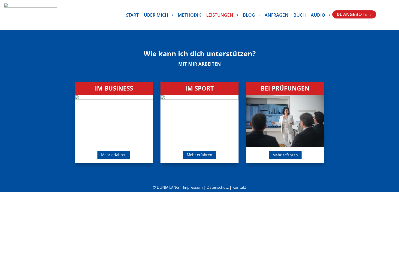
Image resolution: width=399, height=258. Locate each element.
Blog (249, 15)
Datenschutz (218, 187)
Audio (318, 15)
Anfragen (276, 15)
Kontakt (239, 187)
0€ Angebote (352, 15)
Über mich (156, 15)
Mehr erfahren (114, 154)
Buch (299, 15)
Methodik (189, 15)
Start (132, 15)
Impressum (193, 187)
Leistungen (219, 15)
